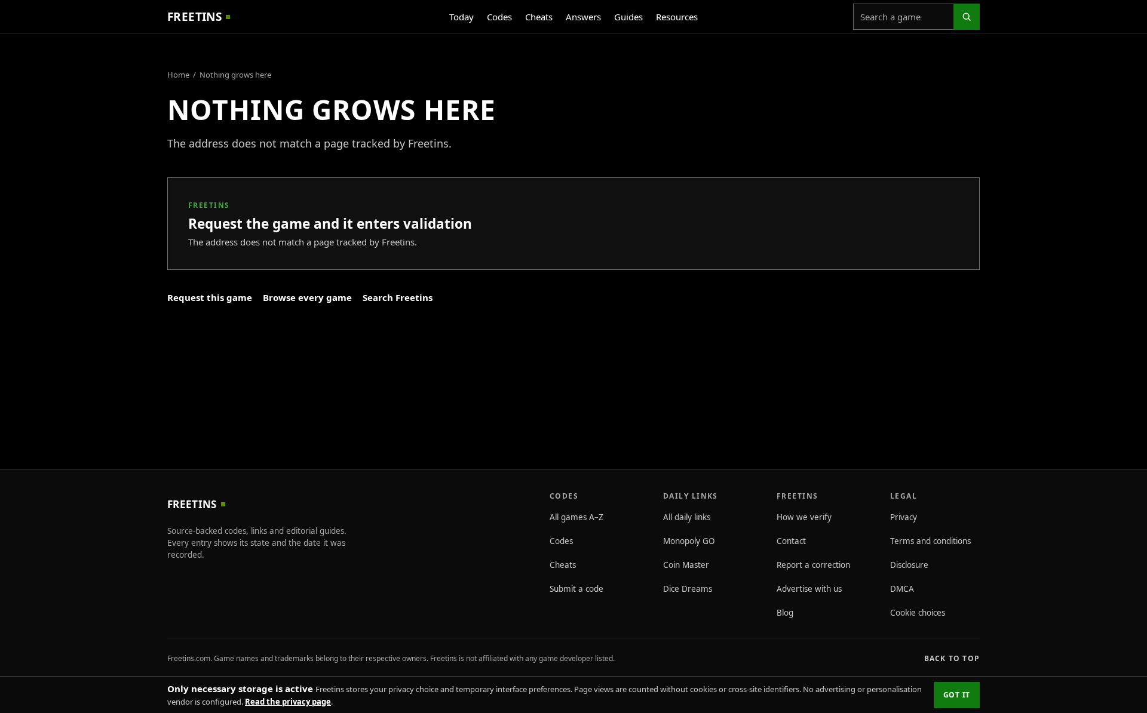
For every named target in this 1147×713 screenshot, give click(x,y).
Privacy (903, 517)
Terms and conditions (930, 541)
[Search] (966, 17)
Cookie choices (917, 612)
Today (461, 17)
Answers (583, 17)
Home (178, 74)
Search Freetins (398, 297)
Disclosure (909, 565)
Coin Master (686, 565)
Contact (791, 541)
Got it (956, 695)
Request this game (209, 297)
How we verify (804, 517)
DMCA (902, 588)
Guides (628, 17)
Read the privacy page (288, 701)
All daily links (686, 517)
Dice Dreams (687, 588)
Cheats (539, 17)
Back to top (952, 658)
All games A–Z (576, 517)
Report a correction (813, 565)
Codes (499, 17)
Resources (677, 17)
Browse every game (307, 297)
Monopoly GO (689, 541)
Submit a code (576, 588)
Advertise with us (809, 588)
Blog (785, 612)
